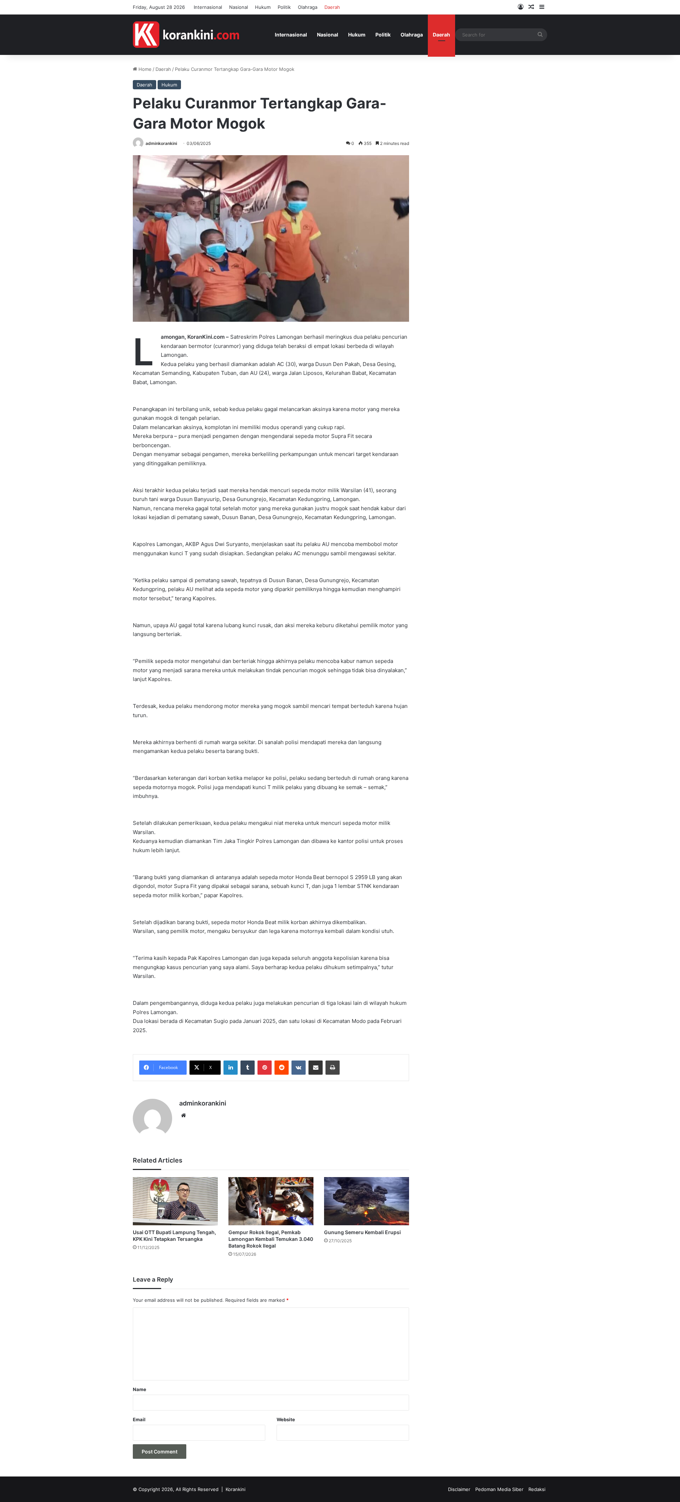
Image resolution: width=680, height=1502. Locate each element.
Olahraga (307, 7)
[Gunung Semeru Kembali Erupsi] (366, 1201)
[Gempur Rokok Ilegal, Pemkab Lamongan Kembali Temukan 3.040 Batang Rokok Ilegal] (270, 1201)
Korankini (235, 1489)
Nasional (238, 7)
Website (286, 1419)
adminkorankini (161, 143)
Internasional (208, 7)
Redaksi (536, 1489)
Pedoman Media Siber (499, 1489)
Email (139, 1419)
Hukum (263, 7)
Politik (284, 7)
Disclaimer (459, 1489)
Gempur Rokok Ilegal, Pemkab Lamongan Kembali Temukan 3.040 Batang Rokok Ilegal (270, 1239)
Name (139, 1389)
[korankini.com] (186, 34)
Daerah (332, 7)
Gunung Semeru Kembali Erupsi (362, 1232)
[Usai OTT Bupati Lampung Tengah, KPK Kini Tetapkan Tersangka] (175, 1201)
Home (144, 69)
